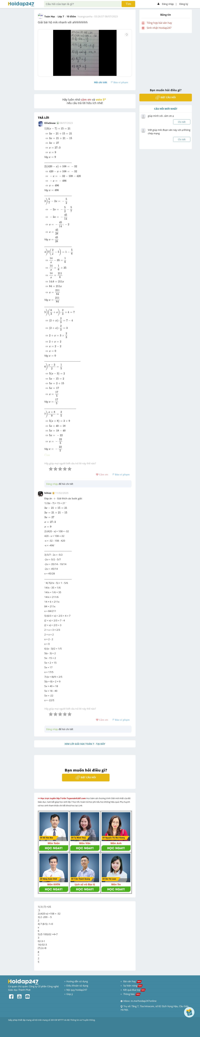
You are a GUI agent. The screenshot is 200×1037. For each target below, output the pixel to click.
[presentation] (57, 128)
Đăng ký (183, 3)
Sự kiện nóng (132, 985)
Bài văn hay (132, 981)
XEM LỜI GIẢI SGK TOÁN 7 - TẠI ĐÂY (85, 743)
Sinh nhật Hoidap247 (159, 28)
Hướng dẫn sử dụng (77, 981)
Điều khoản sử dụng (77, 985)
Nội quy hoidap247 (76, 989)
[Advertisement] (165, 59)
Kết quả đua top (134, 989)
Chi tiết (181, 121)
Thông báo (131, 994)
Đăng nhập (168, 3)
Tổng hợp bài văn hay (159, 23)
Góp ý (69, 994)
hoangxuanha (85, 16)
